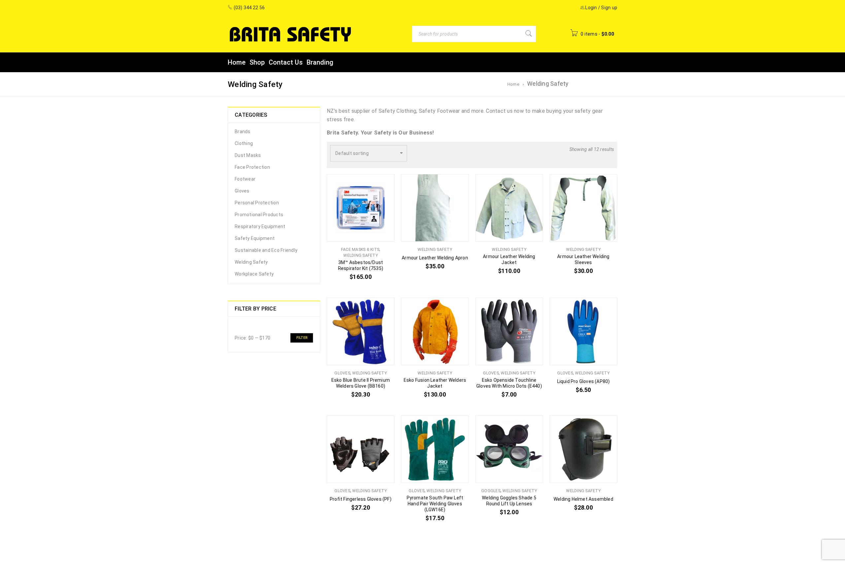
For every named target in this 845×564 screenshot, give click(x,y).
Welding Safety (251, 262)
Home (513, 84)
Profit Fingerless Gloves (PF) (360, 499)
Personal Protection (257, 202)
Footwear (245, 179)
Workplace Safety (254, 274)
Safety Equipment (255, 238)
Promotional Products (259, 214)
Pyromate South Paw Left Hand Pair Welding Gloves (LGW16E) (435, 503)
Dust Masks (248, 155)
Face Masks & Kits (360, 249)
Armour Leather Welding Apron (435, 257)
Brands (243, 131)
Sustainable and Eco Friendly (266, 250)
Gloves (242, 190)
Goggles (490, 491)
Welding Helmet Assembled (583, 499)
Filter (301, 338)
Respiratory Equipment (260, 226)
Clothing (244, 143)
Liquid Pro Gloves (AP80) (583, 381)
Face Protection (252, 167)
